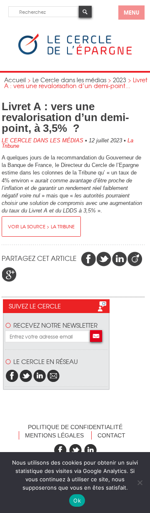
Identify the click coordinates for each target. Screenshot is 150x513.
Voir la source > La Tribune (41, 226)
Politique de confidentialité (75, 427)
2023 (119, 80)
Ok (77, 500)
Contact (111, 435)
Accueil (15, 80)
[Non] (139, 482)
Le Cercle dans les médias (69, 80)
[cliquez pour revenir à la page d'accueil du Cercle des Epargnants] (75, 53)
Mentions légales (54, 435)
